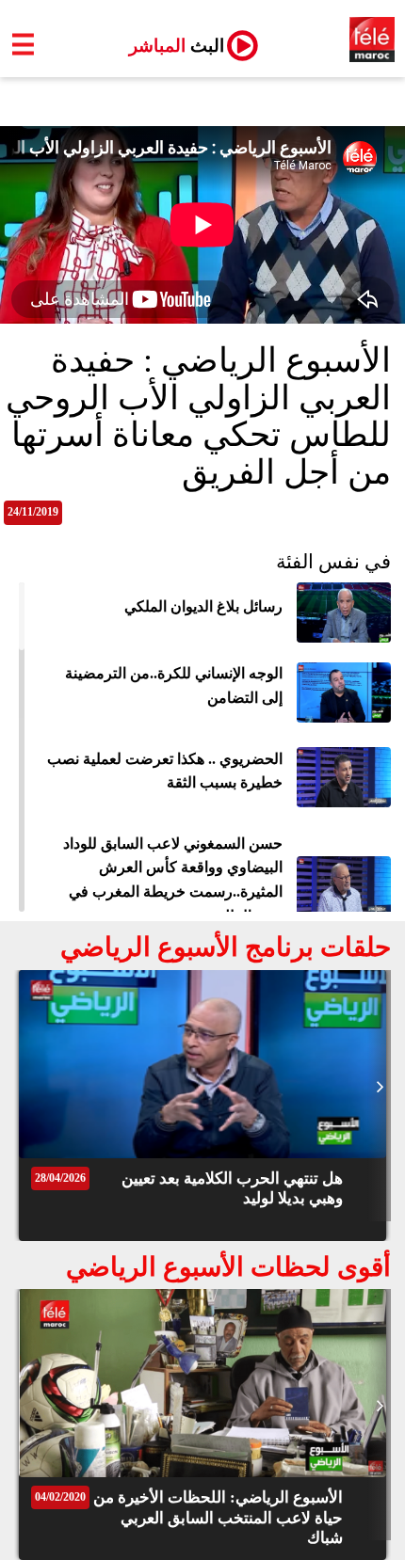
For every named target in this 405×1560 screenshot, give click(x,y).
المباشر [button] (169, 46)
